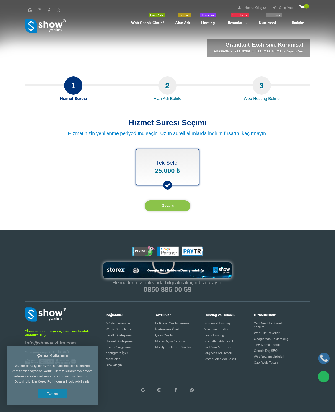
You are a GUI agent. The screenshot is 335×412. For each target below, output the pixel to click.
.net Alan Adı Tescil (217, 347)
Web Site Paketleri (267, 333)
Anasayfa (221, 51)
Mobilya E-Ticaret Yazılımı (174, 347)
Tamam (52, 393)
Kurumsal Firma (268, 51)
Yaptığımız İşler (117, 353)
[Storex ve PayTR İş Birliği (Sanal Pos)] (191, 255)
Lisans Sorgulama (119, 347)
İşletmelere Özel (167, 329)
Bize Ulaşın (114, 365)
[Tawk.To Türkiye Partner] (143, 255)
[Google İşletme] (30, 10)
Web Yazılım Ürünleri (269, 356)
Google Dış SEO (266, 350)
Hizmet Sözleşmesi (119, 341)
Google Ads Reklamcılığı (271, 339)
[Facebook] (49, 10)
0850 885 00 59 (168, 289)
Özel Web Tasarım (267, 362)
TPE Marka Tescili (267, 345)
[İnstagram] (39, 10)
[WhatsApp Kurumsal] (58, 10)
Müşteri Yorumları (118, 323)
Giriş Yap (285, 8)
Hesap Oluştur (255, 8)
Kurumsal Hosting (217, 323)
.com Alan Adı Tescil (218, 341)
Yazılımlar (242, 51)
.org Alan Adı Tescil (218, 353)
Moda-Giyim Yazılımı (170, 341)
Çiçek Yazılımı (165, 335)
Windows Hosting (216, 329)
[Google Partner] (167, 255)
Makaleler (113, 359)
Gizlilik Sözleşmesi (119, 335)
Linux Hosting (214, 335)
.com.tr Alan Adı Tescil (220, 359)
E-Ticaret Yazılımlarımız (172, 323)
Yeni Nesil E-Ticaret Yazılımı (268, 325)
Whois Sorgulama (118, 329)
